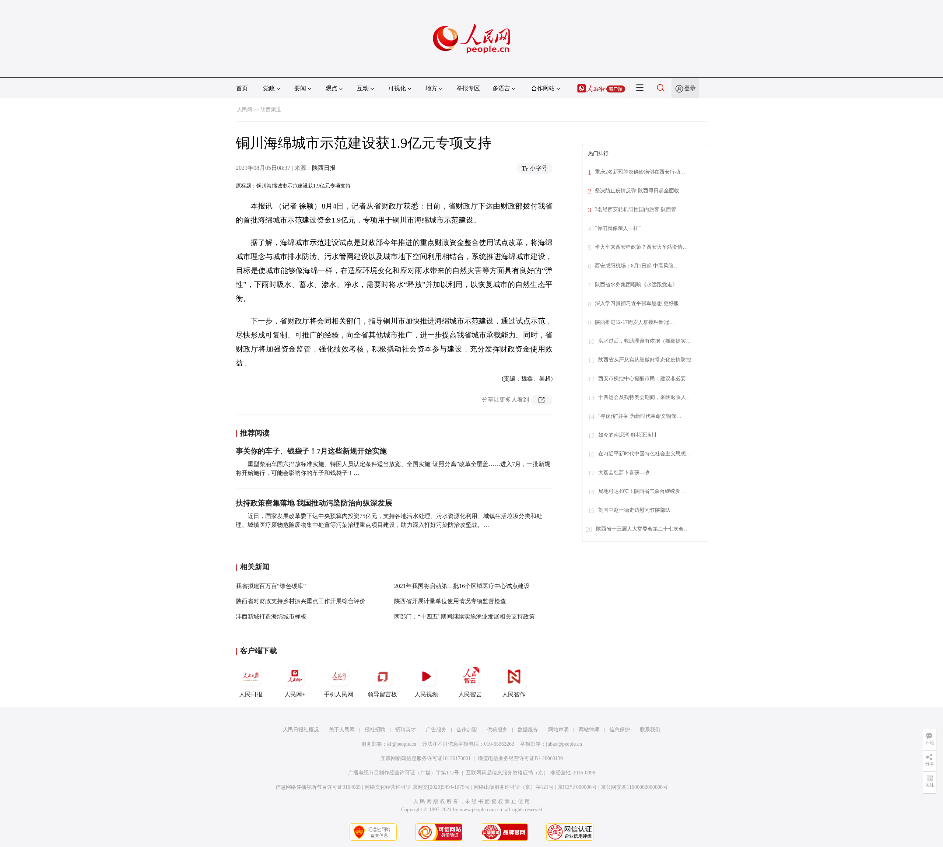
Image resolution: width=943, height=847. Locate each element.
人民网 (244, 109)
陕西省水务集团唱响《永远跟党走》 (636, 284)
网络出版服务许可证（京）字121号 (514, 787)
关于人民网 (342, 729)
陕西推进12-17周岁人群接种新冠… (634, 322)
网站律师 (589, 729)
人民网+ (294, 694)
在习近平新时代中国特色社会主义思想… (644, 453)
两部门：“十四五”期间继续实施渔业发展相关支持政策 (464, 616)
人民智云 (470, 694)
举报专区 (468, 88)
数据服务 (528, 729)
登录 (690, 88)
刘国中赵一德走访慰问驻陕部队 (634, 510)
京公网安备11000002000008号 (634, 787)
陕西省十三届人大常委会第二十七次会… (642, 529)
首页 (242, 88)
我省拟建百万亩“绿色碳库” (271, 586)
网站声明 (558, 729)
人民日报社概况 (301, 729)
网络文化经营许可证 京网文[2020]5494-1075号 (417, 787)
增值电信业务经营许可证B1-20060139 (520, 758)
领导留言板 (382, 694)
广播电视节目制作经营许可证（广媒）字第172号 (403, 773)
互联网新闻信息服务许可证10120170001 (426, 758)
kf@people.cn (401, 744)
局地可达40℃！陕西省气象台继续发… (642, 491)
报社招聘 (375, 729)
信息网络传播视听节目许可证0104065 (318, 787)
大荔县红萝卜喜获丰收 (624, 472)
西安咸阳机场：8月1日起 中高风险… (637, 266)
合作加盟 (466, 729)
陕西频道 (270, 109)
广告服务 (436, 729)
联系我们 (650, 729)
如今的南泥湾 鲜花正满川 (627, 435)
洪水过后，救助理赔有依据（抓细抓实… (644, 341)
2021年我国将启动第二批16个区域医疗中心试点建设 (462, 586)
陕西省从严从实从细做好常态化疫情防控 (644, 360)
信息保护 (619, 729)
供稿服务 (497, 729)
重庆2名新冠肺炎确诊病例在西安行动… (640, 172)
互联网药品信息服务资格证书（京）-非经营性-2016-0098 (530, 773)
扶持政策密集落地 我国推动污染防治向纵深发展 (314, 503)
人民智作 (514, 694)
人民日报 (251, 694)
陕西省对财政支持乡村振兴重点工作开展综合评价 (300, 601)
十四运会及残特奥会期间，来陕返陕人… (644, 397)
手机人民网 (338, 694)
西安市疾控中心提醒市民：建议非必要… (644, 378)
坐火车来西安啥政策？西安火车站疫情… (641, 247)
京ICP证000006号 (577, 787)
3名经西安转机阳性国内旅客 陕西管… (638, 209)
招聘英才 (405, 729)
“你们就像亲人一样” (618, 228)
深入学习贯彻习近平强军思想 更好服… (639, 303)
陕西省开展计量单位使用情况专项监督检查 (450, 601)
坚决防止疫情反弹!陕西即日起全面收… (639, 190)
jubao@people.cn (564, 744)
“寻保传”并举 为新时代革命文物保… (639, 416)
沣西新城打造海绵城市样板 (271, 616)
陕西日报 (324, 168)
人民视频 (426, 694)
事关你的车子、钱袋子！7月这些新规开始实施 (311, 451)
